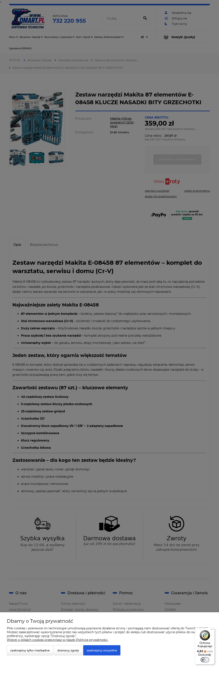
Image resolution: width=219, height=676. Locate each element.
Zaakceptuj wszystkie (102, 650)
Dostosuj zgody (68, 650)
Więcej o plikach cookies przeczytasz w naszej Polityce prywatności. (57, 640)
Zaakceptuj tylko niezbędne (30, 650)
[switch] (205, 659)
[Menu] (212, 630)
